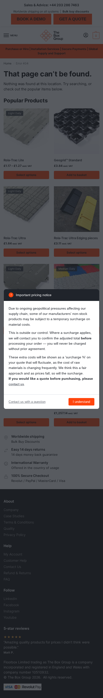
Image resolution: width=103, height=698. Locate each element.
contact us (16, 384)
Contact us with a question (27, 402)
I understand (81, 402)
